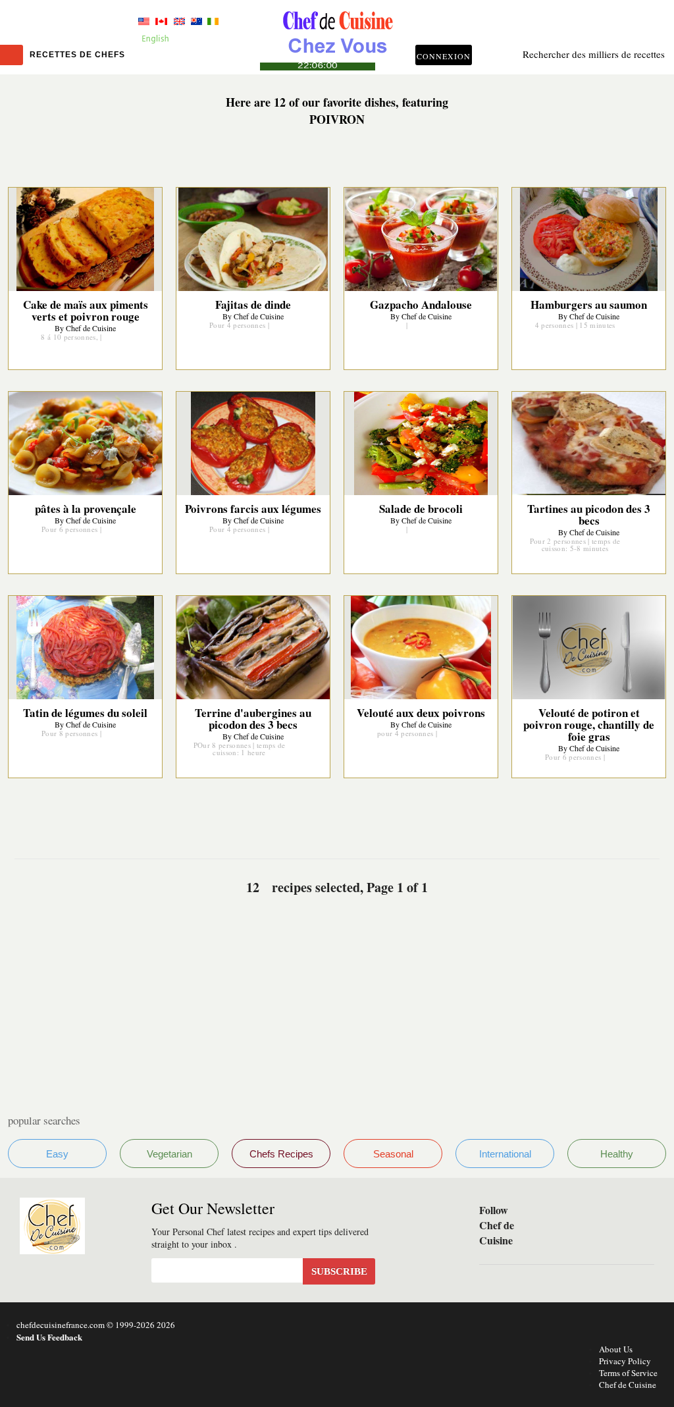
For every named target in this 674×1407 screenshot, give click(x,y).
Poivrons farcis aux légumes (253, 508)
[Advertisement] (337, 989)
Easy (57, 1153)
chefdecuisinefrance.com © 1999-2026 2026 (95, 1325)
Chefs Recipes (281, 1153)
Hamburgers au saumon (589, 304)
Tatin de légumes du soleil (85, 712)
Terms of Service (628, 1373)
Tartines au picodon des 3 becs (588, 514)
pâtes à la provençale (85, 508)
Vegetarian (169, 1153)
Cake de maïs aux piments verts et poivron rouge (85, 310)
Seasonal (393, 1153)
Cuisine (337, 37)
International (505, 1153)
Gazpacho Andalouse (421, 304)
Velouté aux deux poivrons (421, 712)
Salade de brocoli (421, 508)
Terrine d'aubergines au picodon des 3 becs (253, 718)
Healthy (616, 1153)
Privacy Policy (625, 1361)
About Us (616, 1349)
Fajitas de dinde (253, 304)
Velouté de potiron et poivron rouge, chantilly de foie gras (588, 724)
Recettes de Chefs (77, 54)
